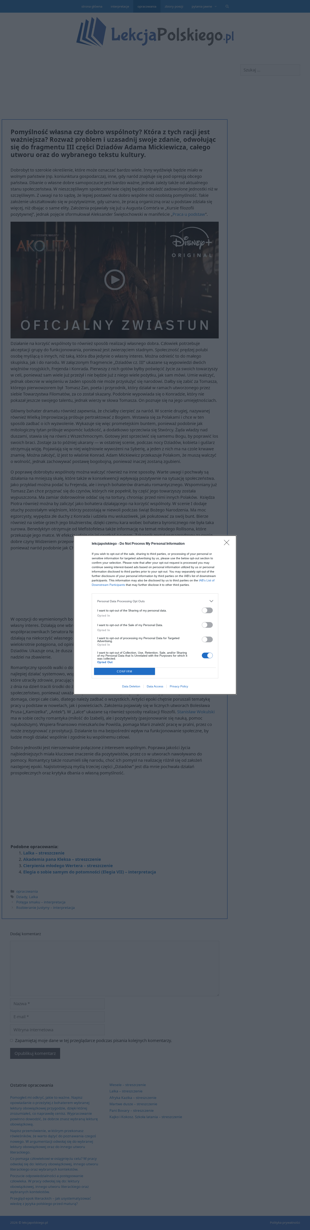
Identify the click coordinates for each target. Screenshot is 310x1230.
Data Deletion (131, 686)
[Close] (228, 544)
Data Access (155, 686)
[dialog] (155, 615)
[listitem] (155, 601)
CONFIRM (124, 671)
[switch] (207, 610)
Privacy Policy (179, 686)
